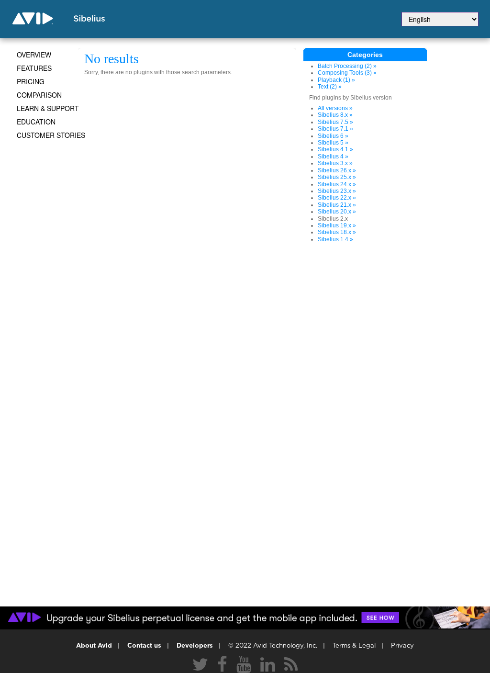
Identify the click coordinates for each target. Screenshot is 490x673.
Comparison (39, 95)
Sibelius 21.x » (337, 205)
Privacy (402, 646)
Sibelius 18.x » (337, 232)
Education (36, 121)
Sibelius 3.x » (335, 163)
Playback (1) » (336, 80)
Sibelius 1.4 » (335, 239)
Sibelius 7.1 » (335, 128)
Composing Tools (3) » (347, 72)
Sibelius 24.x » (337, 184)
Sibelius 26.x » (337, 170)
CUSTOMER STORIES (51, 135)
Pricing (31, 81)
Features (34, 68)
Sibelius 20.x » (337, 211)
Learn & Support (48, 108)
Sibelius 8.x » (335, 115)
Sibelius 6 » (333, 136)
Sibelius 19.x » (337, 225)
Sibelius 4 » (333, 156)
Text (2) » (330, 86)
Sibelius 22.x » (337, 197)
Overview (34, 54)
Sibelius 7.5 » (335, 122)
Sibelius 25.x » (337, 177)
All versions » (335, 108)
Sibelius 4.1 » (335, 149)
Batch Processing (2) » (347, 66)
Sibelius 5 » (333, 142)
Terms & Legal (354, 646)
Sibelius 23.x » (337, 191)
